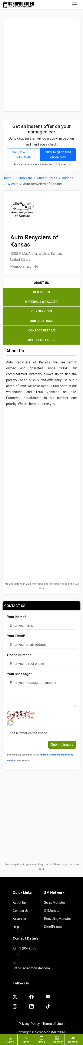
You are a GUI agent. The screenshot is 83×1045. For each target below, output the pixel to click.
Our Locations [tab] (41, 321)
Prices (25, 1042)
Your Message (19, 674)
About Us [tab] (41, 282)
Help (16, 927)
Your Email (16, 636)
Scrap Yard (24, 178)
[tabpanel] (41, 421)
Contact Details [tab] (41, 330)
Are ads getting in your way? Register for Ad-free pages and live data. (41, 586)
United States (47, 178)
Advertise (19, 919)
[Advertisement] (41, 65)
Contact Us (21, 911)
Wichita (12, 184)
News (41, 1042)
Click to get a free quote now (58, 154)
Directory (57, 1042)
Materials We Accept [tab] (41, 302)
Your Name (16, 617)
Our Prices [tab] (41, 292)
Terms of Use (53, 1024)
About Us (19, 903)
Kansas (67, 178)
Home (7, 178)
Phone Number (19, 655)
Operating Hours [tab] (41, 340)
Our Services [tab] (41, 311)
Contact (73, 1042)
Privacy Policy (29, 1024)
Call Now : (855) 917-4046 (23, 154)
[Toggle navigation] (74, 4)
